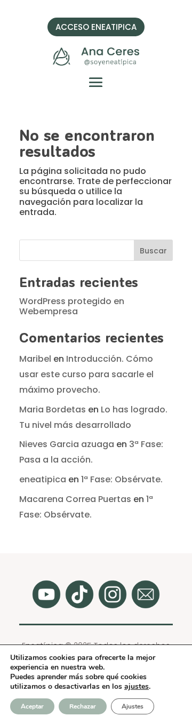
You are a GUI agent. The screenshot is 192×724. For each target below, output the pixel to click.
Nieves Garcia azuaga (66, 444)
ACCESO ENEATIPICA (96, 27)
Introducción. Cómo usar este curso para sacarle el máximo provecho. (86, 374)
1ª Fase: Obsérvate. (122, 479)
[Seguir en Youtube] (46, 594)
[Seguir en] (145, 594)
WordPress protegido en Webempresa (71, 306)
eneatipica (42, 479)
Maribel (35, 359)
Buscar (153, 250)
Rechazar (82, 706)
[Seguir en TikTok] (79, 594)
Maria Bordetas (52, 409)
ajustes (136, 686)
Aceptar (32, 706)
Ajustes (132, 706)
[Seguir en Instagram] (112, 594)
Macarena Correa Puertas (75, 499)
